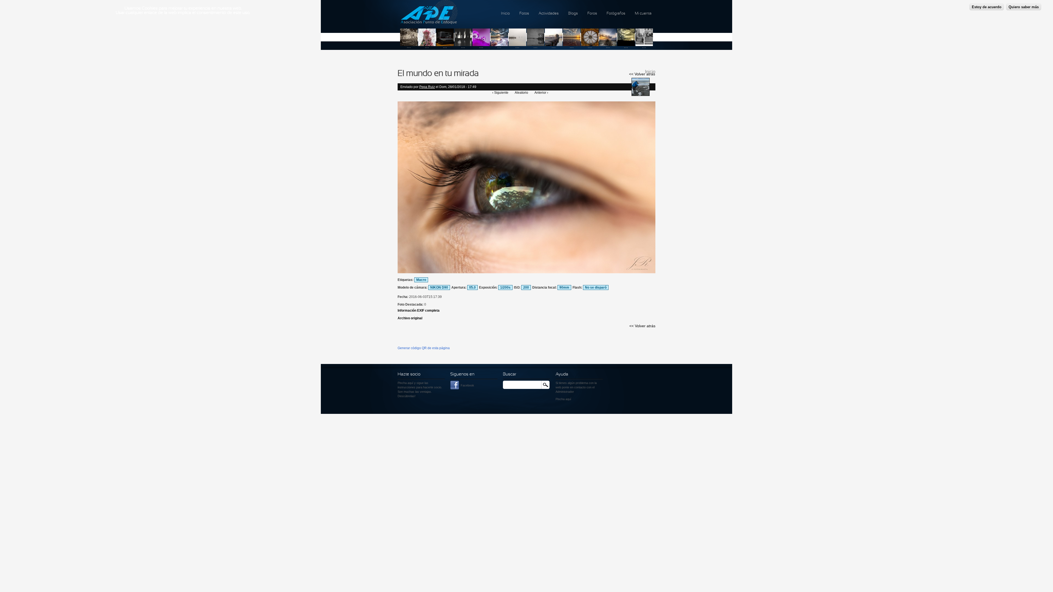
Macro (421, 280)
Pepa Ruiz (427, 87)
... (409, 46)
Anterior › (541, 93)
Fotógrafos (616, 13)
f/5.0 (472, 287)
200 (526, 287)
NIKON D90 (439, 287)
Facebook (467, 385)
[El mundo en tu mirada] (526, 272)
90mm (564, 287)
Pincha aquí (405, 383)
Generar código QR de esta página (424, 348)
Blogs (573, 13)
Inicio (505, 13)
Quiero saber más (1024, 7)
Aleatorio (521, 93)
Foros (592, 13)
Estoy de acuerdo (986, 7)
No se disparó (596, 287)
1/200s (505, 287)
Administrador (565, 391)
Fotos (524, 13)
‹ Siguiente (500, 93)
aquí (568, 399)
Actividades (549, 13)
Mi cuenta (643, 13)
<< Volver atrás (642, 74)
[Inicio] (429, 13)
